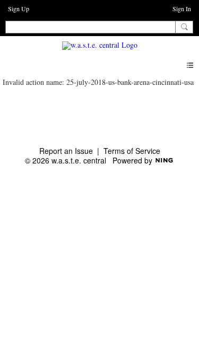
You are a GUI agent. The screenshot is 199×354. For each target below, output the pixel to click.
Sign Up (18, 8)
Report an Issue (66, 150)
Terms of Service (131, 150)
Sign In (181, 8)
